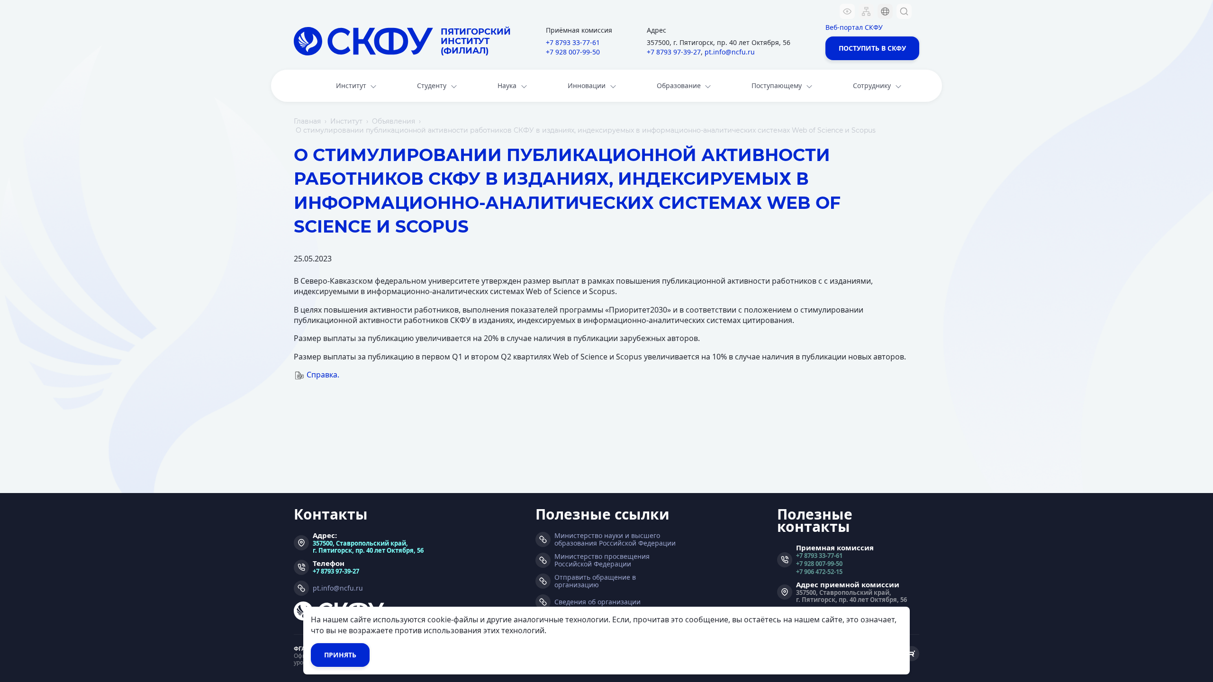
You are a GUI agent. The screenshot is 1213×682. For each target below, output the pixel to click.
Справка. (323, 374)
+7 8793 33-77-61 (573, 42)
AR (879, 68)
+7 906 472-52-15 (819, 571)
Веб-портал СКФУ (854, 27)
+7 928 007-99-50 (573, 51)
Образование (679, 85)
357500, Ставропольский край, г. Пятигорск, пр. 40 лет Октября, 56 (368, 546)
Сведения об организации (597, 602)
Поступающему (776, 85)
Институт (351, 85)
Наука (507, 85)
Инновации (587, 85)
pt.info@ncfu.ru (730, 51)
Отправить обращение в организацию (595, 581)
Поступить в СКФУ (872, 48)
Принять (340, 654)
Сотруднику (872, 85)
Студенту (431, 85)
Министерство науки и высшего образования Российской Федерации (615, 539)
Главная (307, 121)
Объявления (393, 121)
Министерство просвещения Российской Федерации (602, 560)
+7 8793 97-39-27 (674, 51)
